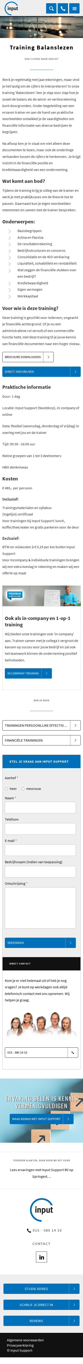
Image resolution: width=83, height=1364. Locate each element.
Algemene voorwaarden (25, 1340)
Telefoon (12, 819)
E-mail (11, 840)
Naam (10, 798)
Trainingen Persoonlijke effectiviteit (38, 725)
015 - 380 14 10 (63, 8)
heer (13, 788)
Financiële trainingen (24, 740)
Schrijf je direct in (36, 1304)
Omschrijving (16, 883)
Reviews (36, 1320)
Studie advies (36, 1288)
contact (42, 1243)
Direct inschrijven (19, 372)
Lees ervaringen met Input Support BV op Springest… (41, 1172)
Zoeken (51, 8)
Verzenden (15, 943)
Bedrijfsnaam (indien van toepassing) (33, 862)
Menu (74, 8)
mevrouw (33, 788)
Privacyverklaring (20, 1345)
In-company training (23, 673)
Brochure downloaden (23, 357)
